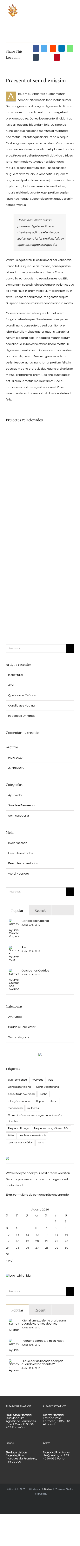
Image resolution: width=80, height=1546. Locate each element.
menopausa (15, 1108)
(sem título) (15, 674)
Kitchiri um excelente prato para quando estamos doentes (44, 1322)
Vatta (40, 1142)
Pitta (11, 1135)
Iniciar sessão (17, 842)
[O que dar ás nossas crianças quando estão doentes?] (14, 1362)
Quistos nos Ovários (22, 695)
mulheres (33, 1108)
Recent (40, 910)
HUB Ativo (46, 1489)
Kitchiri (53, 1101)
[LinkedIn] (61, 48)
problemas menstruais (32, 1135)
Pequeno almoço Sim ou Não (51, 1128)
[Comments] (62, 910)
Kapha (40, 1101)
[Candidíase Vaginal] (14, 922)
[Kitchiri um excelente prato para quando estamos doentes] (14, 1322)
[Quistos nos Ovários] (14, 972)
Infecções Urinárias (21, 715)
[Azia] (14, 948)
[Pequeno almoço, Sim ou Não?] (14, 1342)
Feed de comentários (23, 863)
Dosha (43, 1094)
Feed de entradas (20, 853)
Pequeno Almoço (18, 1128)
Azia (11, 685)
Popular (17, 910)
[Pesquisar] (36, 648)
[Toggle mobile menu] (72, 12)
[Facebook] (36, 48)
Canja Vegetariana (47, 1086)
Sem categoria (18, 815)
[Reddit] (53, 48)
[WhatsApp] (70, 48)
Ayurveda (15, 795)
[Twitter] (44, 48)
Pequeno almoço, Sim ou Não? (43, 1340)
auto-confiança (17, 1079)
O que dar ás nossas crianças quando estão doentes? (42, 1362)
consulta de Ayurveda (21, 1094)
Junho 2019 (16, 767)
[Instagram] (46, 1502)
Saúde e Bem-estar (22, 805)
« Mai (9, 1260)
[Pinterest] (57, 57)
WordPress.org (18, 873)
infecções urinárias (19, 1101)
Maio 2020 (15, 757)
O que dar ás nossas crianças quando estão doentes (35, 1118)
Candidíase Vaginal (21, 705)
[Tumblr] (36, 57)
